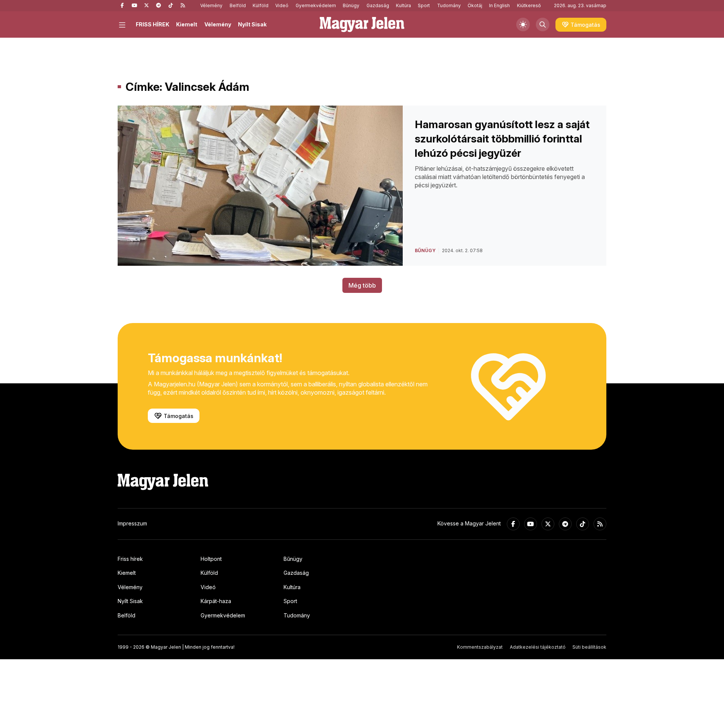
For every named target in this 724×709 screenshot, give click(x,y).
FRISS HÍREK (152, 24)
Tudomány (449, 5)
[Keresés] (542, 24)
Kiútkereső (529, 5)
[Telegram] (158, 5)
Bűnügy (351, 5)
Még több (362, 285)
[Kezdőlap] (362, 24)
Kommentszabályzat (480, 647)
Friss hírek (130, 559)
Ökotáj (475, 5)
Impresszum (132, 523)
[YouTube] (134, 5)
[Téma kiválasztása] (523, 24)
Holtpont (211, 559)
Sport (424, 5)
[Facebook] (122, 5)
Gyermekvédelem (316, 5)
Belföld (238, 5)
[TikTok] (170, 5)
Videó (281, 5)
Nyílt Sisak (252, 24)
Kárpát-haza (216, 601)
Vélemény (211, 5)
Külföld (260, 5)
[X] (146, 5)
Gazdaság (378, 5)
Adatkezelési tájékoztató (538, 647)
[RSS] (182, 5)
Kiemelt (186, 24)
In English (499, 5)
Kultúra (403, 5)
